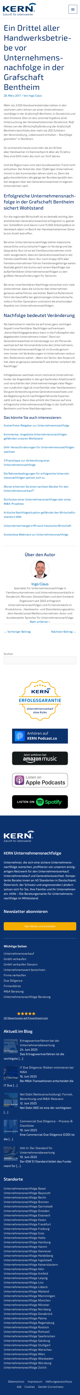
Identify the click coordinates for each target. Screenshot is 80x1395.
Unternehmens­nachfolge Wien (24, 1354)
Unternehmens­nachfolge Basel (25, 1188)
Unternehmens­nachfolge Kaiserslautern (31, 1264)
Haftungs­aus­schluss (59, 1381)
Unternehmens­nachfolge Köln (24, 1269)
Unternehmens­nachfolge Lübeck (26, 1287)
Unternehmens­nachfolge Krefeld (26, 1273)
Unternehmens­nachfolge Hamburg (27, 1242)
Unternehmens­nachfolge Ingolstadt (28, 1260)
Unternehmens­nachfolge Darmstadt (28, 1206)
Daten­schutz (16, 1381)
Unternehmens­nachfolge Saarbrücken (29, 1336)
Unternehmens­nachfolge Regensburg (29, 1322)
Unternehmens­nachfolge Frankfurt (27, 1224)
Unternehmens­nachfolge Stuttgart (27, 1345)
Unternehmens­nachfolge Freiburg (26, 1228)
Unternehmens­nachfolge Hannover (27, 1251)
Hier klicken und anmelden (40, 926)
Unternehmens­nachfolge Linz (24, 1282)
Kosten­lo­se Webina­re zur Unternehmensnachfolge (36, 534)
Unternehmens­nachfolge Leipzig (26, 1278)
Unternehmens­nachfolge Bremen (26, 1202)
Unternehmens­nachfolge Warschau (28, 1349)
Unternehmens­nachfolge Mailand (26, 1291)
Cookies (30, 1386)
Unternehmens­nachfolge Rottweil (27, 1331)
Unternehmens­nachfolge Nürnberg (27, 1309)
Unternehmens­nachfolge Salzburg (27, 1340)
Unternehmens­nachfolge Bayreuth (27, 1193)
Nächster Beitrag (63, 631)
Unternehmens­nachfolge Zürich (25, 1367)
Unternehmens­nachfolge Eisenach (27, 1215)
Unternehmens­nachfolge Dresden (26, 1210)
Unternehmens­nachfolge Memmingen (29, 1295)
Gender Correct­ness (50, 1386)
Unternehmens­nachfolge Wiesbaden (28, 1358)
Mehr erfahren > (40, 621)
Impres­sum (35, 1381)
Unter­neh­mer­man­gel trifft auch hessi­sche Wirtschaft (37, 525)
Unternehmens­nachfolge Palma (25, 1318)
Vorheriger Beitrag (17, 631)
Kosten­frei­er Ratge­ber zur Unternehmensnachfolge (36, 425)
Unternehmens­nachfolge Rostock (26, 1327)
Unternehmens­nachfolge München (27, 1300)
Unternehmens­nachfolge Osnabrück (28, 1313)
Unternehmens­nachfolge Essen (25, 1219)
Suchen (8, 653)
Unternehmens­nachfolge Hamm (25, 1246)
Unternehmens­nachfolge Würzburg (27, 1363)
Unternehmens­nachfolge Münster (26, 1304)
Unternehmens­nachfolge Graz (24, 1233)
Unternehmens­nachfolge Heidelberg (28, 1255)
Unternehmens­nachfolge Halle (24, 1237)
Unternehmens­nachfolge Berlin (25, 1197)
